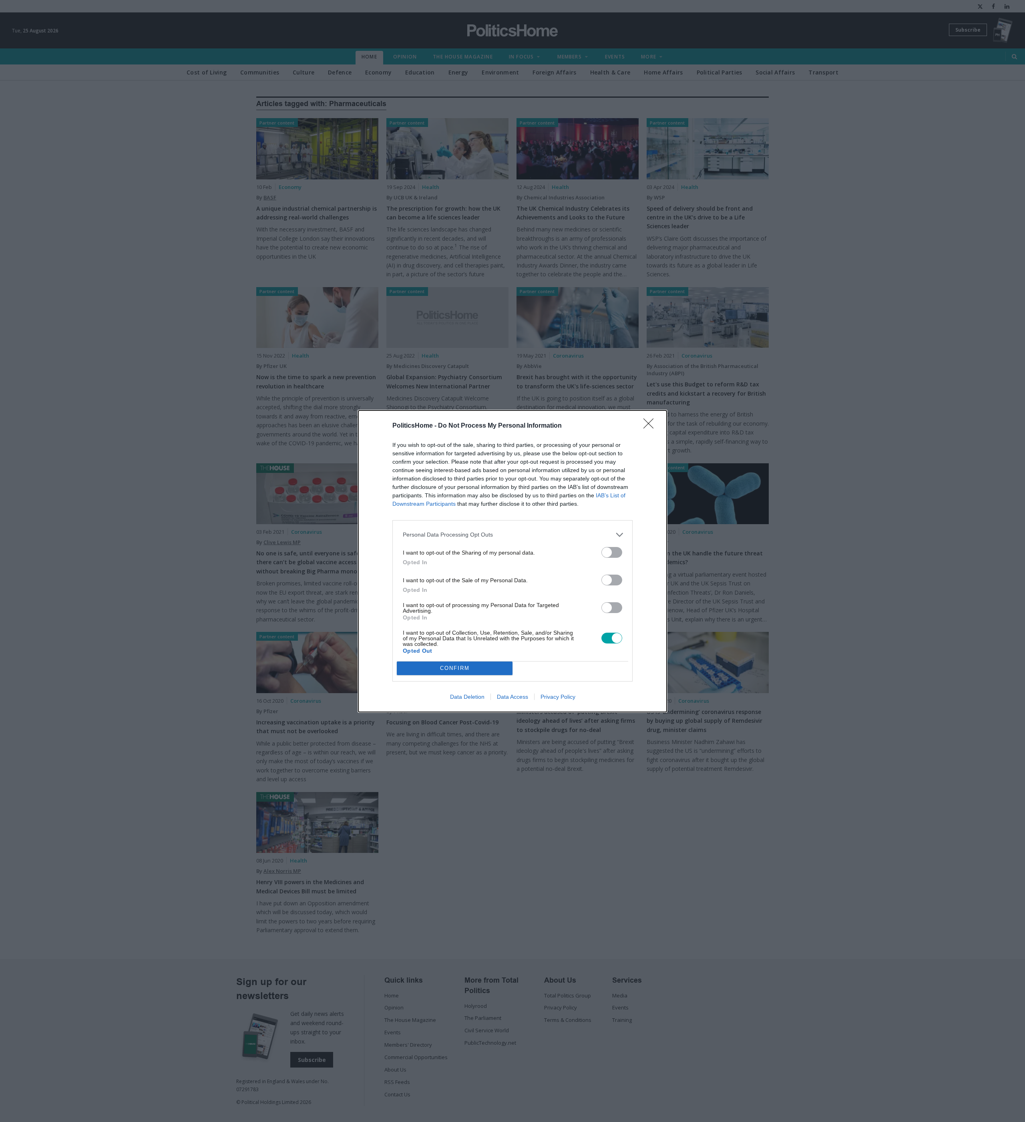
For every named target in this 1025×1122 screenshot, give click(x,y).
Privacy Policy (558, 697)
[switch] (611, 552)
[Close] (651, 426)
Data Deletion (467, 697)
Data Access (512, 697)
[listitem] (512, 535)
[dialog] (512, 561)
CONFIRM (455, 668)
